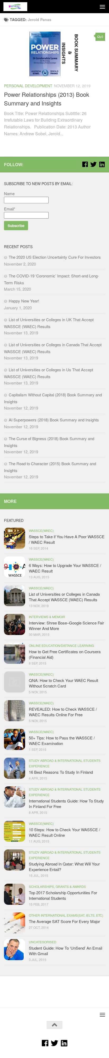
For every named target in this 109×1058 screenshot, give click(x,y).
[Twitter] (93, 164)
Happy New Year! (24, 301)
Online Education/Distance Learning (61, 645)
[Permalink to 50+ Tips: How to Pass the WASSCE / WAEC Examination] (14, 739)
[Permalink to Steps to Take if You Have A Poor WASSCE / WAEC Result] (14, 538)
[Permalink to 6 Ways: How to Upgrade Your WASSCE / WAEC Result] (14, 567)
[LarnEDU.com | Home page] (19, 6)
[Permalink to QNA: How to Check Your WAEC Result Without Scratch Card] (14, 681)
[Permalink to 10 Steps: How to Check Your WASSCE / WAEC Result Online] (14, 831)
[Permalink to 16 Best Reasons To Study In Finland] (14, 768)
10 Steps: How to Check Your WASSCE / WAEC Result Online (64, 832)
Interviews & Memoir (47, 616)
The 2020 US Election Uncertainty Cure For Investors (55, 257)
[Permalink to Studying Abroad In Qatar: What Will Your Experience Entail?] (14, 860)
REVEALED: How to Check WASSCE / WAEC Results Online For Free (63, 711)
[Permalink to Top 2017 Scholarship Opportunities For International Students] (14, 894)
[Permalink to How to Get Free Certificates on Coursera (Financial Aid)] (14, 653)
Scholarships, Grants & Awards (57, 886)
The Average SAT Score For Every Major (64, 921)
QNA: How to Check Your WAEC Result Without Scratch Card (63, 683)
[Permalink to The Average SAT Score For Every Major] (14, 923)
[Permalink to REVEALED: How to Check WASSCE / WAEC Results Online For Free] (14, 710)
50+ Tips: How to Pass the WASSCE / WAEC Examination (62, 740)
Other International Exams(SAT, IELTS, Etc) (66, 915)
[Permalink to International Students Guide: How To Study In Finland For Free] (14, 796)
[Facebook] (85, 164)
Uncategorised (42, 942)
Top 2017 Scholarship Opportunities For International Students (63, 895)
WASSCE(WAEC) (41, 530)
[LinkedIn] (102, 164)
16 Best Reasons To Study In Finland (61, 772)
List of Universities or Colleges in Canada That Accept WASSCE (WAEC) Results (64, 596)
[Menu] (102, 6)
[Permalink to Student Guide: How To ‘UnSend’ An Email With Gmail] (14, 949)
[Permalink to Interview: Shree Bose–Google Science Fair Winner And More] (14, 624)
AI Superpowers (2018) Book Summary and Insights (54, 419)
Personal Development (28, 85)
